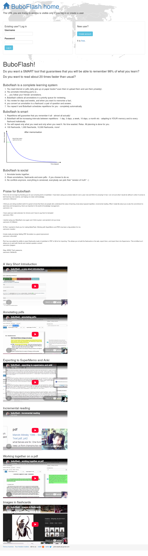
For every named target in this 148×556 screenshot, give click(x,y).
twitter (48, 547)
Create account (85, 34)
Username (10, 30)
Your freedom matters (22, 547)
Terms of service (8, 547)
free (83, 40)
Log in (8, 47)
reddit (40, 547)
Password (10, 38)
